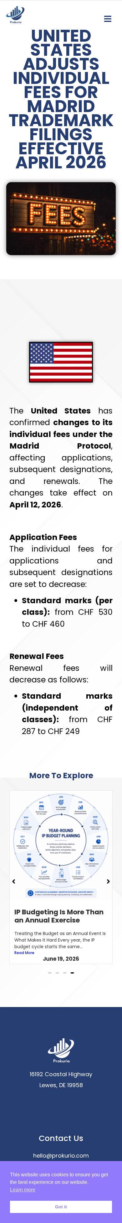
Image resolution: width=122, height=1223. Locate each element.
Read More (24, 952)
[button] (50, 973)
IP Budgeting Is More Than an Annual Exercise (59, 916)
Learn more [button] (22, 1189)
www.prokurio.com (61, 1096)
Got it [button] (61, 1206)
